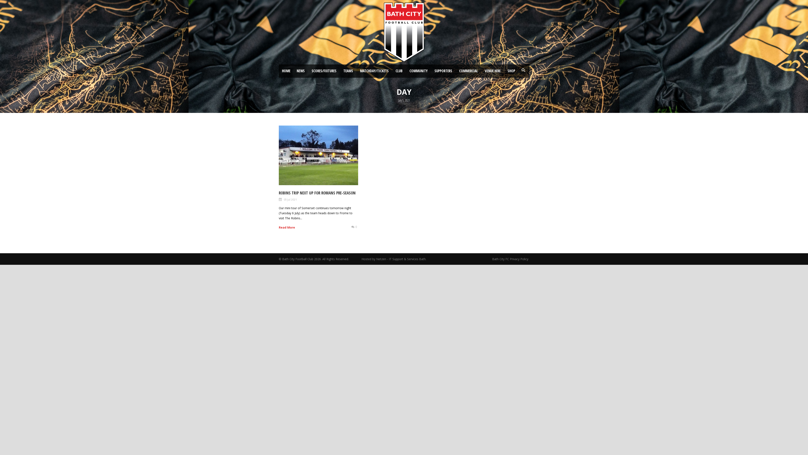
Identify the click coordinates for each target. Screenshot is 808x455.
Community (418, 70)
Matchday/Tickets (374, 70)
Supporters (443, 70)
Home (286, 70)
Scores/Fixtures (324, 70)
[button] (523, 70)
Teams (348, 70)
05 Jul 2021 (290, 199)
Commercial (468, 70)
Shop (511, 70)
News (301, 70)
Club (399, 70)
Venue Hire (493, 70)
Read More (287, 227)
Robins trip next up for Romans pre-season (317, 193)
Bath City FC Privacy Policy (510, 259)
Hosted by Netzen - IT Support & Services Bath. (393, 259)
